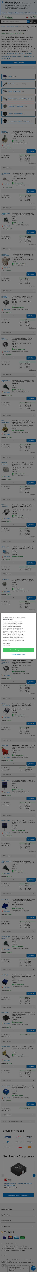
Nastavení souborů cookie (18, 654)
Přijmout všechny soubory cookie (18, 650)
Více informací (6, 645)
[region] (18, 636)
